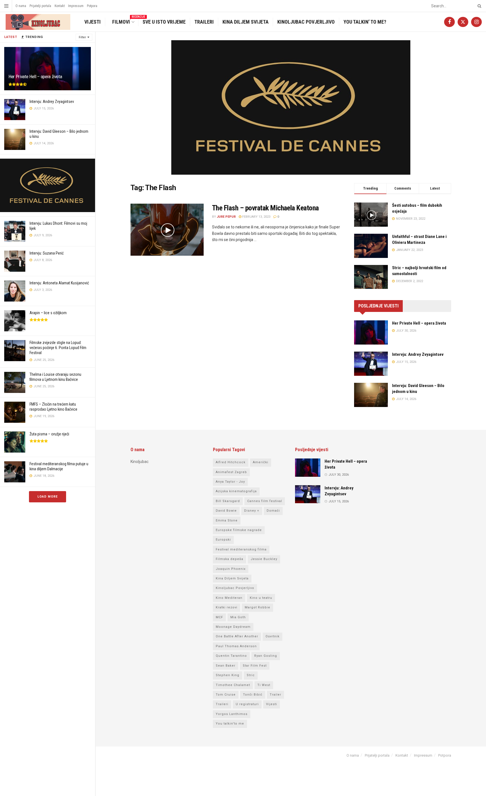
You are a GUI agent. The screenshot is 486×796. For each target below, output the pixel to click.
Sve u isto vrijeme (164, 22)
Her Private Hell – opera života (35, 76)
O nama (20, 6)
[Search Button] (478, 6)
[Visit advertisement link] (47, 185)
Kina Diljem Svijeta (245, 22)
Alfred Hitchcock (231, 462)
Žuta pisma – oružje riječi (49, 434)
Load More (47, 496)
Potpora (92, 6)
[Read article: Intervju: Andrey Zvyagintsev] (371, 364)
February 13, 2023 (255, 217)
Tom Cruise (226, 694)
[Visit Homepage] (37, 22)
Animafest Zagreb (231, 472)
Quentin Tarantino (231, 656)
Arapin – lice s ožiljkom (48, 313)
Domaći (273, 510)
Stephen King (227, 675)
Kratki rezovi (226, 607)
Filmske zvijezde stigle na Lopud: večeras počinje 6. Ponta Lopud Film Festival (58, 347)
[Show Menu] (6, 6)
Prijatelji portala (40, 6)
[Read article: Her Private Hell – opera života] (371, 332)
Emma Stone (227, 520)
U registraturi (247, 704)
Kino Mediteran (229, 598)
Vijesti (92, 22)
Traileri (204, 22)
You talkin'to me (230, 723)
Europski (223, 539)
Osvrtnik (273, 636)
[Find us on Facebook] (449, 22)
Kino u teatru (261, 598)
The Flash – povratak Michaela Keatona (265, 208)
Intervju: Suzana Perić (47, 253)
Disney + (251, 510)
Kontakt (60, 6)
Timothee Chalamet (233, 685)
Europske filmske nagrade (239, 530)
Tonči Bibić (252, 694)
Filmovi (124, 21)
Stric (251, 675)
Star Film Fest (255, 665)
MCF (219, 617)
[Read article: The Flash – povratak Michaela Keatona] (167, 230)
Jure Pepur (226, 217)
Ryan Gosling (265, 656)
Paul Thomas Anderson (236, 646)
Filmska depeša (229, 559)
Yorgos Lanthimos (232, 714)
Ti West (263, 685)
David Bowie (226, 510)
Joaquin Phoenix (231, 569)
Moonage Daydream (233, 627)
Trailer (275, 694)
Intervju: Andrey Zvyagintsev (52, 101)
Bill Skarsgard (228, 501)
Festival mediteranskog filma (241, 549)
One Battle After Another (237, 636)
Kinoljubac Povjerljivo (306, 22)
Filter (82, 37)
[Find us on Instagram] (476, 22)
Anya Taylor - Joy (230, 482)
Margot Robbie (257, 607)
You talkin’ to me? (364, 22)
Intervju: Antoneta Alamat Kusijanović (59, 283)
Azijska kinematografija (236, 491)
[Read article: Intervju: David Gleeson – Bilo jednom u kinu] (371, 395)
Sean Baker (225, 665)
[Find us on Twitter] (463, 22)
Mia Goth (238, 617)
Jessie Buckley (264, 559)
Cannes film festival (264, 501)
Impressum (76, 6)
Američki (260, 462)
